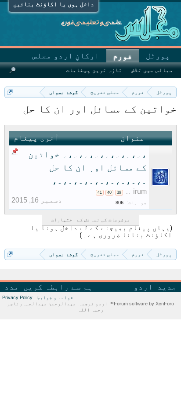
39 (119, 192)
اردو (143, 286)
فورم (122, 56)
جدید (167, 286)
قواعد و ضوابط (55, 297)
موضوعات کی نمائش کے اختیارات (90, 219)
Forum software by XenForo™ (141, 303)
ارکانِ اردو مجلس (65, 55)
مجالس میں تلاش (152, 70)
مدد (11, 286)
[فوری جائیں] (10, 92)
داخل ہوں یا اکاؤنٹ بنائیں (53, 3)
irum (140, 191)
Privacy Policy (17, 297)
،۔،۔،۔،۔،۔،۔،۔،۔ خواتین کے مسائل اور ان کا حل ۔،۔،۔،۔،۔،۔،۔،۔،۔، (87, 167)
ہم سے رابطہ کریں (58, 286)
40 (109, 192)
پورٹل (158, 55)
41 (100, 192)
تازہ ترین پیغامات (94, 70)
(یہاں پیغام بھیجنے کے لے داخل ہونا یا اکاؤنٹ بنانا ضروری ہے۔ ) (101, 231)
